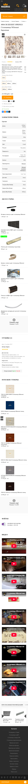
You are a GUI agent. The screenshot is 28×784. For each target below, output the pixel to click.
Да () (14, 371)
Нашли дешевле (8, 103)
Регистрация (7, 9)
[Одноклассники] (5, 112)
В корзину (8, 97)
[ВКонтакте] (3, 112)
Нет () (18, 371)
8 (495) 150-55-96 (19, 9)
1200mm (14, 83)
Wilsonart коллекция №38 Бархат (23, 169)
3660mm (4, 89)
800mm (9, 83)
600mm (4, 83)
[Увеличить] (14, 45)
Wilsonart (24, 163)
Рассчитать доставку (9, 106)
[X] (9, 112)
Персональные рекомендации (12, 704)
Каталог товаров (8, 16)
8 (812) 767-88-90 (19, 10)
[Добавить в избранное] (24, 34)
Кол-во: (5, 101)
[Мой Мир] (7, 112)
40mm (3, 77)
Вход (2, 9)
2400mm (10, 89)
